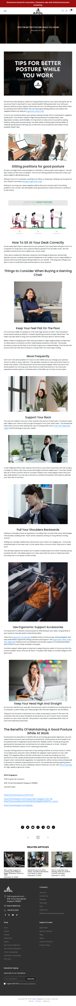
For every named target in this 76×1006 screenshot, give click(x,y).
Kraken (6, 935)
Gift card (7, 959)
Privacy (38, 1001)
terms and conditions (27, 983)
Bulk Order (43, 928)
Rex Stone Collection (12, 945)
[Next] (70, 865)
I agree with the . (21, 983)
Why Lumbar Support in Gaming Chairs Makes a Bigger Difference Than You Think (14, 872)
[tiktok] (5, 915)
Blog (41, 935)
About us (42, 892)
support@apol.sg (13, 906)
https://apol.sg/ (65, 765)
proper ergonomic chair (32, 181)
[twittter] (27, 827)
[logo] (20, 889)
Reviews (42, 899)
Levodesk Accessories (12, 955)
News (41, 938)
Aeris (6, 928)
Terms (31, 1001)
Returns (46, 1001)
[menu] (14, 11)
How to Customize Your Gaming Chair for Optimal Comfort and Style (60, 871)
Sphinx (6, 942)
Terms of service (46, 942)
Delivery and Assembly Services (51, 913)
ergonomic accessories (21, 637)
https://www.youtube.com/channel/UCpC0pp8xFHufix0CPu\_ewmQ (31, 801)
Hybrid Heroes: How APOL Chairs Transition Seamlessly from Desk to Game (38, 871)
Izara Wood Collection (12, 948)
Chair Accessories (11, 952)
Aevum (6, 931)
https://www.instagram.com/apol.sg (18, 805)
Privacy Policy (44, 945)
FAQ (41, 906)
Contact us (43, 896)
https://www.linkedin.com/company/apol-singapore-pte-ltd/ (28, 799)
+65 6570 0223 (13, 910)
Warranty (43, 903)
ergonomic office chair (35, 111)
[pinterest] (38, 827)
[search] (63, 11)
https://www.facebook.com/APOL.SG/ (19, 795)
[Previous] (6, 865)
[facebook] (22, 827)
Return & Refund (45, 931)
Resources (43, 910)
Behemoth (8, 938)
